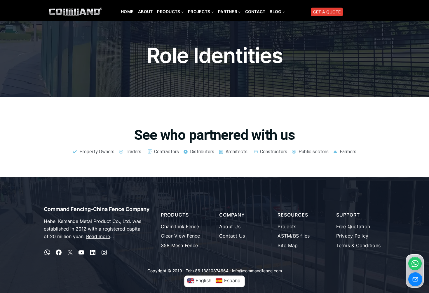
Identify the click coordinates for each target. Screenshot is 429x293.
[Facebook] (58, 252)
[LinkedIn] (92, 252)
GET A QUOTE (327, 11)
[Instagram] (104, 252)
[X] (70, 252)
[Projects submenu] (212, 12)
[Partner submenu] (239, 12)
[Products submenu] (182, 12)
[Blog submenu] (283, 12)
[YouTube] (81, 252)
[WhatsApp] (47, 252)
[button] (415, 263)
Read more (98, 236)
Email (415, 279)
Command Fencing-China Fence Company (96, 209)
